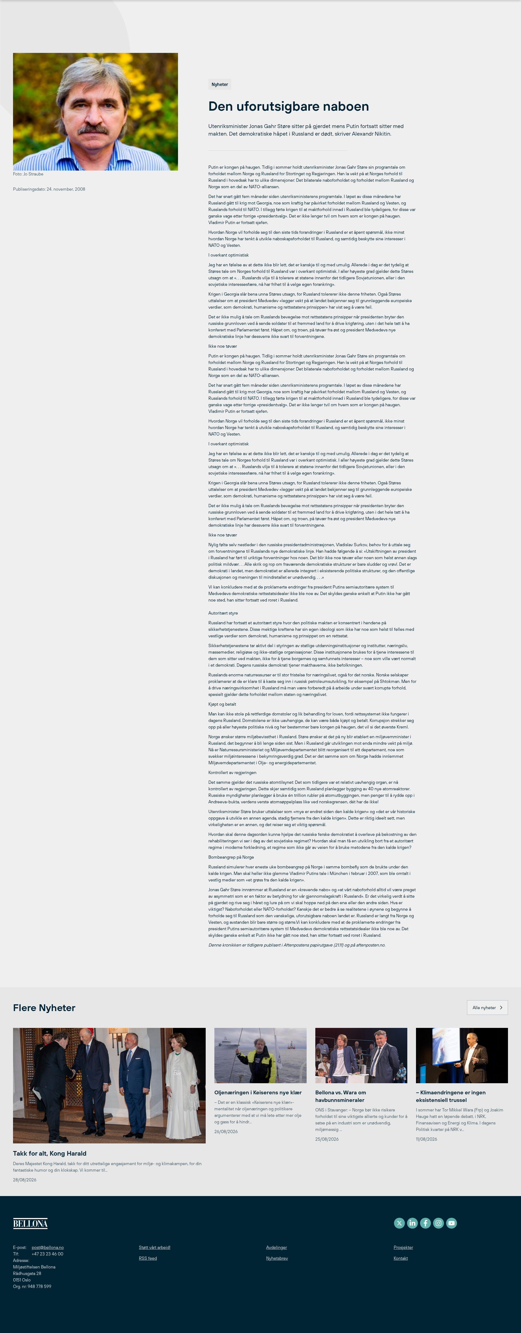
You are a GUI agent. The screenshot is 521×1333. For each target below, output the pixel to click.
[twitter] (399, 1223)
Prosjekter (403, 1247)
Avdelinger (276, 1247)
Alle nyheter (484, 1007)
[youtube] (451, 1223)
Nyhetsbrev (277, 1258)
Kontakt (401, 1258)
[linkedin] (412, 1223)
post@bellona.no (48, 1247)
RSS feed (148, 1258)
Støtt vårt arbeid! (154, 1247)
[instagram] (438, 1223)
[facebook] (425, 1223)
